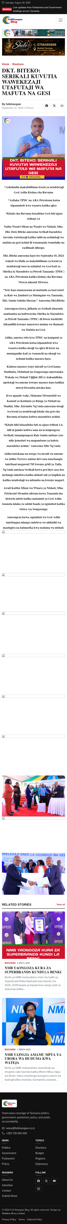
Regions (40, 1158)
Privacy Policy (9, 1219)
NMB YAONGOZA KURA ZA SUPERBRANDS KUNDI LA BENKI (33, 969)
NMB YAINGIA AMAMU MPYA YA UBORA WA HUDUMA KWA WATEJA (33, 1058)
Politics (6, 1147)
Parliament (8, 1158)
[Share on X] (54, 106)
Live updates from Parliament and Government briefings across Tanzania (37, 9)
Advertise (7, 1185)
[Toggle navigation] (60, 20)
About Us (7, 1179)
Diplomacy (41, 1164)
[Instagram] (38, 1189)
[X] (46, 1181)
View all (61, 904)
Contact (6, 1190)
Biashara (18, 64)
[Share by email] (62, 106)
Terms (21, 1219)
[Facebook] (38, 1181)
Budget (39, 1153)
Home (5, 64)
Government (9, 1153)
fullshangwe (13, 104)
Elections (40, 1147)
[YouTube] (54, 1181)
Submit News (9, 1196)
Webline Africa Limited (13, 1213)
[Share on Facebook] (47, 106)
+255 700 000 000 (16, 1133)
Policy (5, 1164)
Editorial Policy (34, 1219)
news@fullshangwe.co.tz (20, 1128)
